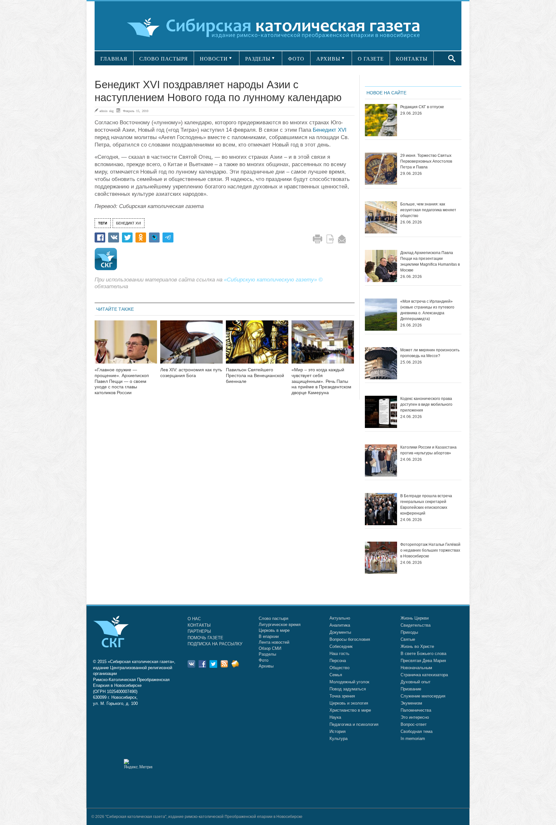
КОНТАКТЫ (412, 59)
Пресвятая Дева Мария (423, 660)
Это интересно (415, 717)
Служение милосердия (423, 696)
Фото (263, 660)
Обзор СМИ (270, 648)
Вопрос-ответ (414, 724)
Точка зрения (342, 696)
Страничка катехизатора (424, 674)
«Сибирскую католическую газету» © (273, 280)
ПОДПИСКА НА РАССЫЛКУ (215, 643)
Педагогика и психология (353, 724)
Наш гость (339, 653)
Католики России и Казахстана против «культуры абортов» (428, 450)
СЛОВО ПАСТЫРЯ (163, 59)
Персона (337, 660)
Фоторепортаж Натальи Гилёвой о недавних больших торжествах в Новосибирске (430, 550)
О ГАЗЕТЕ (371, 59)
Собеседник (341, 646)
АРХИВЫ (328, 59)
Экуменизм (411, 703)
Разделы (267, 654)
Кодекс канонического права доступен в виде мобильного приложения (426, 404)
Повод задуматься (347, 689)
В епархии (269, 636)
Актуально (339, 618)
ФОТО (296, 59)
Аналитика (339, 625)
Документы (340, 632)
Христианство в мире (350, 710)
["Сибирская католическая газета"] (277, 27)
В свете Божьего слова (423, 653)
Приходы (409, 632)
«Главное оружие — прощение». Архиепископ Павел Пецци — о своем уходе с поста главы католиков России (122, 381)
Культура (338, 738)
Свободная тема (416, 731)
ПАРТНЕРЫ (199, 631)
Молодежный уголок (349, 681)
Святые (408, 639)
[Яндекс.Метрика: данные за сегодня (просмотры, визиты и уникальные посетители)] (138, 764)
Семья (335, 674)
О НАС (194, 618)
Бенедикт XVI (330, 130)
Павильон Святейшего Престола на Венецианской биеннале (255, 375)
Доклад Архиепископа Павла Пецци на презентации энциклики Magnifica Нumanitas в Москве (430, 261)
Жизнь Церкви (415, 618)
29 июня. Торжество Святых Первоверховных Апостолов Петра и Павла (426, 161)
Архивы (266, 666)
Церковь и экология (348, 703)
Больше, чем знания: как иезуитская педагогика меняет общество (428, 210)
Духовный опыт (416, 681)
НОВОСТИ (214, 59)
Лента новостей (274, 642)
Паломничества (416, 710)
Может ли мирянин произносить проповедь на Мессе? (429, 353)
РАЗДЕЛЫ (258, 59)
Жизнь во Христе (417, 646)
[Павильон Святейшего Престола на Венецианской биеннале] (257, 346)
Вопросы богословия (349, 639)
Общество (339, 667)
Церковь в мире (274, 630)
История (337, 731)
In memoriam (413, 738)
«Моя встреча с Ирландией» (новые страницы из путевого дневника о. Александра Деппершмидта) (427, 310)
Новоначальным (416, 667)
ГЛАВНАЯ (113, 59)
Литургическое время (280, 624)
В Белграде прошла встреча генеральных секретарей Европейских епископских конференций (426, 505)
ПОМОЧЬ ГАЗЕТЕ (205, 637)
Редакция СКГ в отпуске (422, 107)
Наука (335, 717)
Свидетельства (416, 625)
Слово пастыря (273, 618)
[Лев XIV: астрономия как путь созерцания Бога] (191, 346)
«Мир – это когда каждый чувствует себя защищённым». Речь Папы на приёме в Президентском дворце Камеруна (321, 381)
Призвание (411, 689)
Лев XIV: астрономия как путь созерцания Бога (191, 372)
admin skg (106, 110)
